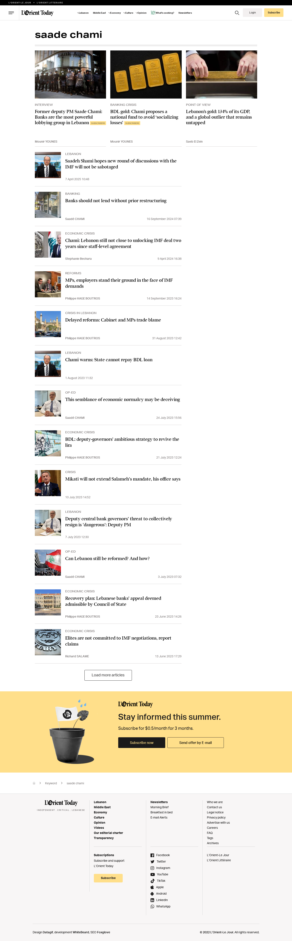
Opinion (99, 822)
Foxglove (103, 932)
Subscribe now (141, 742)
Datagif (48, 932)
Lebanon (100, 802)
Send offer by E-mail (195, 742)
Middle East (102, 807)
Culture (99, 817)
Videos (99, 827)
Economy (100, 812)
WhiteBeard (81, 932)
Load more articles (108, 675)
